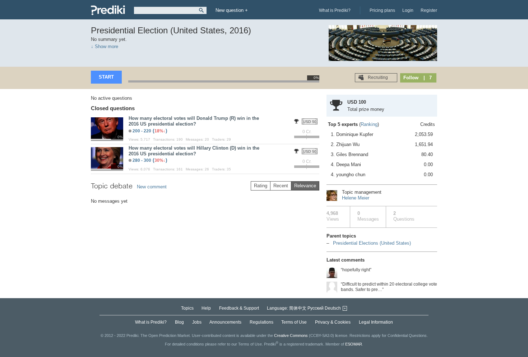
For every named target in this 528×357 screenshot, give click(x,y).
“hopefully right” (356, 269)
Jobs (197, 322)
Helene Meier (355, 198)
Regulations (261, 322)
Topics (187, 308)
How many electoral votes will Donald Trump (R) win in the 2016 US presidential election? (194, 121)
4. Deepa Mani (382, 164)
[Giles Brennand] (331, 287)
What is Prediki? (335, 10)
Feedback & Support (239, 308)
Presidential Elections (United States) (372, 243)
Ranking (369, 124)
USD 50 (309, 121)
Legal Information (376, 322)
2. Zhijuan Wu (382, 144)
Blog (179, 322)
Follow (410, 77)
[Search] (201, 10)
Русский (315, 308)
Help (206, 308)
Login (407, 10)
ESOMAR (353, 344)
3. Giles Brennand (382, 154)
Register (429, 10)
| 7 (427, 77)
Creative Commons (291, 335)
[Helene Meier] (331, 195)
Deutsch (333, 308)
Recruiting (377, 77)
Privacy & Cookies (333, 322)
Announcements (225, 322)
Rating (260, 185)
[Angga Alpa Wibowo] (331, 272)
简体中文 (297, 308)
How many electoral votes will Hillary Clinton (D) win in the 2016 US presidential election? (194, 150)
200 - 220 (142, 130)
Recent (280, 185)
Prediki (108, 10)
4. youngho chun (382, 174)
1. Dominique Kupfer (382, 134)
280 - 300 (142, 160)
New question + (232, 10)
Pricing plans (382, 10)
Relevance (305, 185)
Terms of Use (294, 322)
